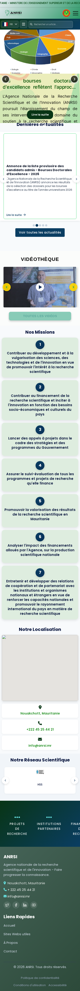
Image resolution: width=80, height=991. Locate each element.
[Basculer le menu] (23, 24)
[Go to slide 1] (34, 225)
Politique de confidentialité (40, 978)
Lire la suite (40, 114)
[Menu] (75, 13)
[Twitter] (7, 905)
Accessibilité (57, 985)
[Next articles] (76, 179)
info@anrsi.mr (19, 896)
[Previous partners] (5, 780)
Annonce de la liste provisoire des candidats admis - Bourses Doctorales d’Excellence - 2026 (39, 170)
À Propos (11, 943)
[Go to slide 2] (37, 225)
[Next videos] (73, 287)
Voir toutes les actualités (40, 232)
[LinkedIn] (24, 905)
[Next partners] (74, 780)
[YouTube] (33, 905)
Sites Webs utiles (17, 934)
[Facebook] (16, 905)
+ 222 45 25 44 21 (21, 890)
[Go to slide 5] (43, 225)
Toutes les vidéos (40, 316)
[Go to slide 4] (40, 225)
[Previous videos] (7, 287)
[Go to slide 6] (46, 225)
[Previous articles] (3, 179)
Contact (10, 951)
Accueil (9, 925)
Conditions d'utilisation (29, 985)
